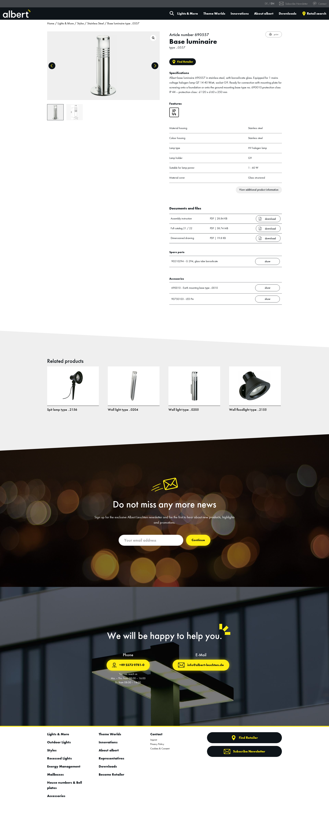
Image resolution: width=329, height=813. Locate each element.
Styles (80, 23)
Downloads (287, 13)
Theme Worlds (214, 13)
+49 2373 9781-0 (131, 665)
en (272, 3)
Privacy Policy (157, 744)
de (266, 3)
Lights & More (187, 13)
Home (50, 23)
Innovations (240, 13)
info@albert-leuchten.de (205, 665)
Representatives (111, 758)
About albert (263, 13)
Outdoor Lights (59, 742)
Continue (198, 540)
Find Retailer (185, 61)
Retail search (316, 13)
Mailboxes (55, 774)
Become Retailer (111, 774)
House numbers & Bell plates (64, 785)
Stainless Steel (95, 23)
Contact (322, 3)
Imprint (153, 739)
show (267, 261)
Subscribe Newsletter (296, 3)
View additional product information (258, 189)
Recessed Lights (59, 758)
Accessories (56, 796)
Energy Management (63, 766)
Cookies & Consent (159, 748)
